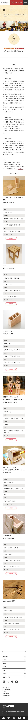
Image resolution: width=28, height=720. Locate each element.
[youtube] (16, 681)
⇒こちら (20, 169)
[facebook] (12, 681)
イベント (9, 10)
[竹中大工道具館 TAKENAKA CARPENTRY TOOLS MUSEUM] (5, 2)
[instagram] (4, 681)
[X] (8, 681)
